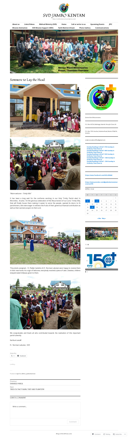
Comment (73, 422)
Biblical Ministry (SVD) (48, 24)
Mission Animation (19, 28)
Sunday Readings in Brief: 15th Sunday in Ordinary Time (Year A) (100, 155)
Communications (102, 28)
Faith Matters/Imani (66, 28)
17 (92, 207)
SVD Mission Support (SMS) (42, 28)
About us (16, 24)
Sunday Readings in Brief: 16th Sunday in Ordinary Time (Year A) (100, 151)
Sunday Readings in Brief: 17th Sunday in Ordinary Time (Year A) (100, 148)
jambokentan (30, 374)
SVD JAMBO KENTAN (64, 15)
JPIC (110, 24)
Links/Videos (29, 24)
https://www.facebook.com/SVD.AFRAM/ (98, 175)
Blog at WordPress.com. (64, 434)
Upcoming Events (97, 24)
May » (104, 218)
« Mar (99, 218)
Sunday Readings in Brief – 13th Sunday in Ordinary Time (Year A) (101, 162)
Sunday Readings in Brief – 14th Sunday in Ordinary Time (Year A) (101, 158)
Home (64, 24)
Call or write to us (78, 24)
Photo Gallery (84, 28)
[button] (116, 233)
